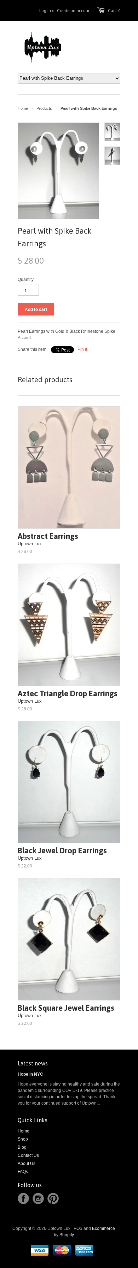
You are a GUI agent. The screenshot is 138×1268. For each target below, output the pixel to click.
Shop (23, 1139)
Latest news (33, 1063)
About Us (26, 1163)
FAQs (23, 1171)
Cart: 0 (114, 10)
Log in (45, 10)
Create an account (74, 10)
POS (78, 1228)
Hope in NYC (30, 1074)
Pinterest (53, 1198)
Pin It (82, 349)
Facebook (23, 1198)
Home (23, 1131)
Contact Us (28, 1155)
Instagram (38, 1198)
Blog (22, 1147)
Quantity (26, 279)
